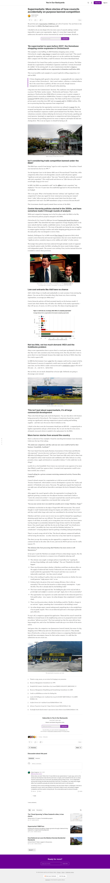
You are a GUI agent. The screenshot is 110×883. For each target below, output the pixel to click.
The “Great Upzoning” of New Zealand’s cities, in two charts (46, 815)
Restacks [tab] (37, 758)
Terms (63, 872)
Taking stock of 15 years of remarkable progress (40, 818)
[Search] (88, 2)
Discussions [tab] (39, 810)
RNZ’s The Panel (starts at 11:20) (48, 26)
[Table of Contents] (2, 441)
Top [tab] (29, 810)
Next (77, 747)
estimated (31, 99)
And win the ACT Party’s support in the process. (40, 842)
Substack (47, 880)
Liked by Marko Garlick (37, 774)
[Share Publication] (91, 2)
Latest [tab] (33, 810)
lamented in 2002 (67, 284)
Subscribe (97, 2)
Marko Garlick (34, 15)
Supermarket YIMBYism (47, 24)
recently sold (60, 101)
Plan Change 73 (59, 235)
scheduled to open (68, 366)
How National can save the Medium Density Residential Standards (46, 839)
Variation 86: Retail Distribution (68, 220)
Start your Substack (51, 876)
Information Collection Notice (54, 731)
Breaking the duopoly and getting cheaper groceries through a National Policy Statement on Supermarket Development (48, 829)
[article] (55, 818)
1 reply (34, 795)
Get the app (62, 876)
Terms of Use (62, 729)
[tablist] (34, 758)
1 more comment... (32, 802)
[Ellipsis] (81, 772)
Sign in (105, 2)
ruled (49, 361)
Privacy (59, 872)
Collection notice (69, 872)
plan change (46, 54)
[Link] (25, 47)
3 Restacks (45, 737)
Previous (33, 747)
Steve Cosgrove (35, 772)
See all (31, 850)
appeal (72, 107)
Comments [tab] (31, 758)
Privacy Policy (66, 731)
